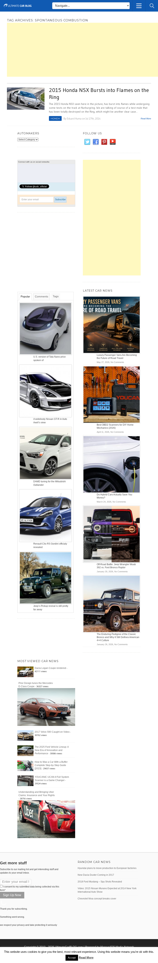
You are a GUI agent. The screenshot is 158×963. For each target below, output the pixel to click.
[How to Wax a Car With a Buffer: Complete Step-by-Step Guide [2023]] (25, 765)
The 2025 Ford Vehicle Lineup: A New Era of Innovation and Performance (52, 750)
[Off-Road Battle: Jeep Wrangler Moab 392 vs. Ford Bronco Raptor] (111, 534)
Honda (55, 118)
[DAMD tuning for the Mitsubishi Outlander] (46, 453)
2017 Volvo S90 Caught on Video (52, 732)
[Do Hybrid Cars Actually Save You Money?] (111, 464)
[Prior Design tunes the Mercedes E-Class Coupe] (46, 706)
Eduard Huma (74, 118)
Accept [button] (72, 957)
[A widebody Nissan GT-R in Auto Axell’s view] (46, 390)
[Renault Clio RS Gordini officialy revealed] (46, 515)
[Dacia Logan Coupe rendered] (25, 671)
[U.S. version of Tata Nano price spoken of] (46, 328)
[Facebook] (95, 142)
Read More (146, 118)
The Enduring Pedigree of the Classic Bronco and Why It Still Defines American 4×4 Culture (118, 637)
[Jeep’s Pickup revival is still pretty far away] (46, 577)
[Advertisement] (82, 50)
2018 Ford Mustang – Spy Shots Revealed (100, 881)
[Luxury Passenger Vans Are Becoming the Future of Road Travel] (111, 324)
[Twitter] (87, 142)
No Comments (117, 362)
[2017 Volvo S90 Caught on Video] (25, 735)
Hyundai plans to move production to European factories (107, 868)
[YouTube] (112, 142)
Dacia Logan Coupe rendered (50, 668)
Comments (41, 296)
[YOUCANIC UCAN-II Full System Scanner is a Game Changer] (25, 780)
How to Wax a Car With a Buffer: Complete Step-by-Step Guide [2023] (51, 765)
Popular (25, 296)
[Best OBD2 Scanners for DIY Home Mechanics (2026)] (111, 394)
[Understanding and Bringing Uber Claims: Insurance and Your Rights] (46, 819)
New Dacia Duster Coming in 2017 (96, 875)
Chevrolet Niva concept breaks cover (97, 898)
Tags (56, 296)
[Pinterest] (104, 142)
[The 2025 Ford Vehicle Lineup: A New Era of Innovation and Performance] (25, 750)
